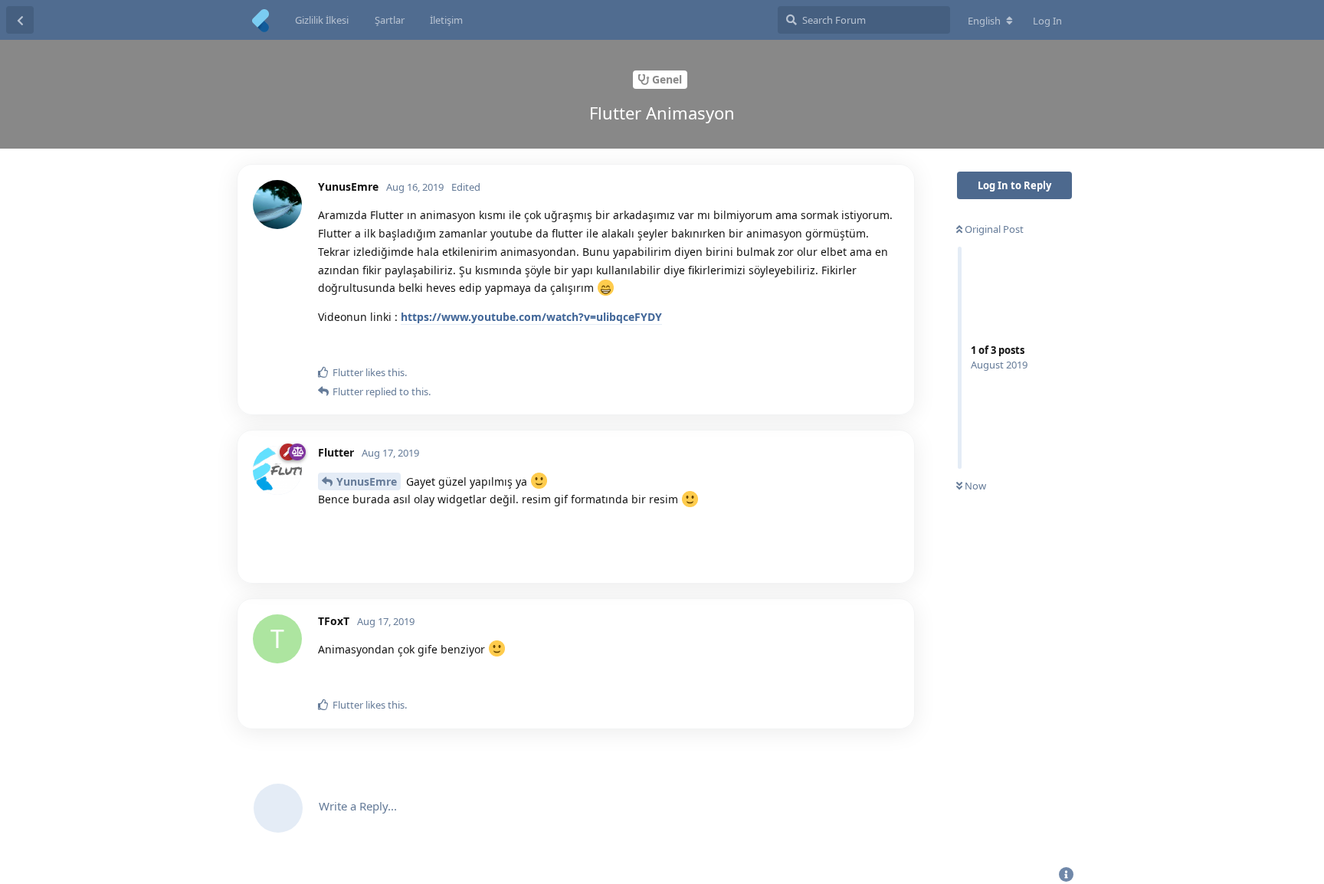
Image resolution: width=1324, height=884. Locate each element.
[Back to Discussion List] (20, 20)
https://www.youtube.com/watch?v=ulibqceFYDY (531, 316)
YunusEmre (366, 481)
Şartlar (390, 20)
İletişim (446, 20)
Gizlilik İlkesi (322, 20)
